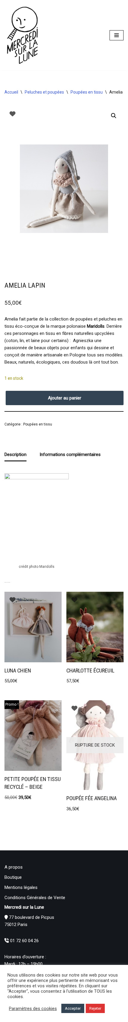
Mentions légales (21, 887)
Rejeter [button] (95, 1008)
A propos (13, 867)
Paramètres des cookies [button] (33, 1008)
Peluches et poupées (44, 92)
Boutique (13, 877)
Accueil (11, 92)
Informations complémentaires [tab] (70, 454)
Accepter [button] (73, 1008)
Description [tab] (15, 454)
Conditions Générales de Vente (34, 897)
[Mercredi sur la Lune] (22, 35)
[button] (113, 115)
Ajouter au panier (64, 398)
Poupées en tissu (87, 92)
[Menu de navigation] (117, 35)
